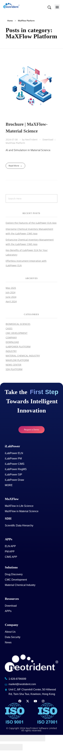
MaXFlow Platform (15, 142)
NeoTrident (31, 139)
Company (11, 337)
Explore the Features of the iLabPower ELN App (31, 222)
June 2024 (11, 296)
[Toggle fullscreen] (28, 738)
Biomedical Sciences (18, 323)
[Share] (17, 738)
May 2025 (11, 287)
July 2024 (10, 292)
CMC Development (16, 333)
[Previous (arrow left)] (5, 747)
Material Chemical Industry (23, 355)
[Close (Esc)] (5, 738)
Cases (9, 328)
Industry (11, 351)
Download (47, 139)
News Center (13, 364)
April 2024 (11, 301)
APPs (8, 539)
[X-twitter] (27, 701)
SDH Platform (14, 369)
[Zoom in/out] (39, 738)
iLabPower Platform (18, 346)
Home (10, 20)
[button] (57, 7)
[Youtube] (35, 701)
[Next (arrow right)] (17, 747)
